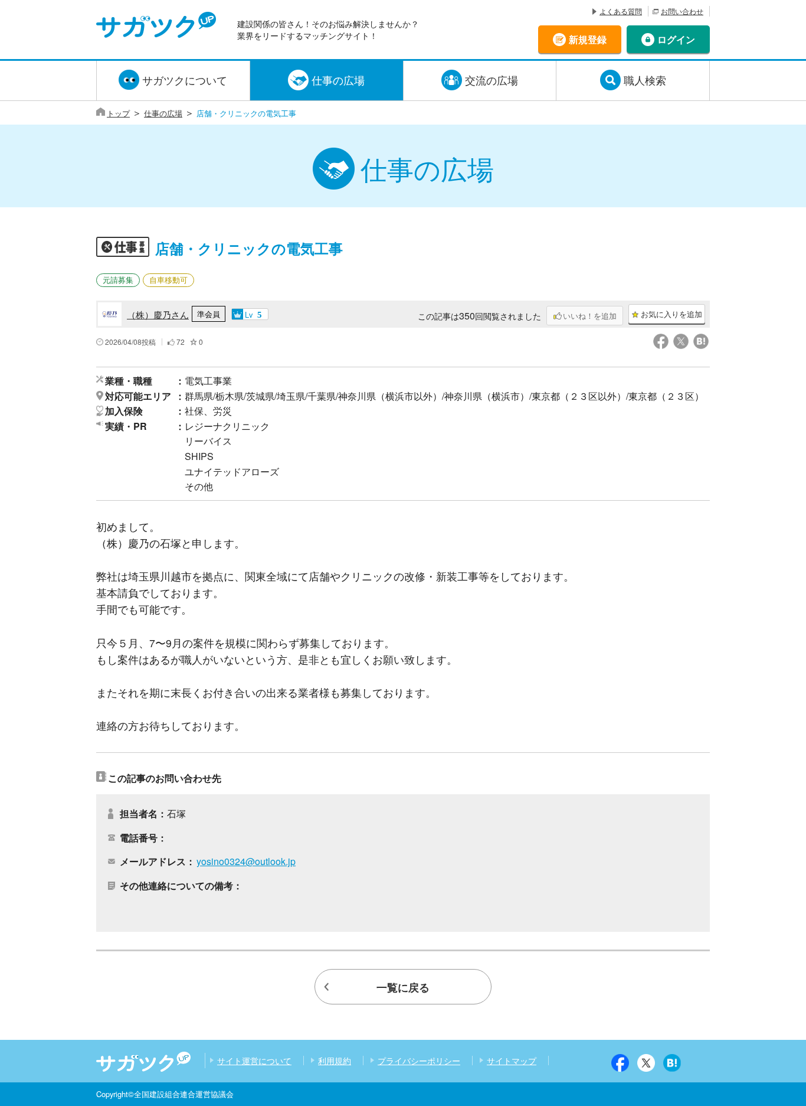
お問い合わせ (682, 11)
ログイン (676, 39)
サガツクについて (184, 79)
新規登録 (588, 39)
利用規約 (334, 1060)
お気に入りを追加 (671, 313)
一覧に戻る (403, 987)
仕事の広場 (338, 79)
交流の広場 (491, 79)
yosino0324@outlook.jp (246, 861)
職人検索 (645, 79)
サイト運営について (254, 1060)
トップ (118, 113)
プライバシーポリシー (419, 1060)
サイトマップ (511, 1060)
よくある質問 (620, 11)
